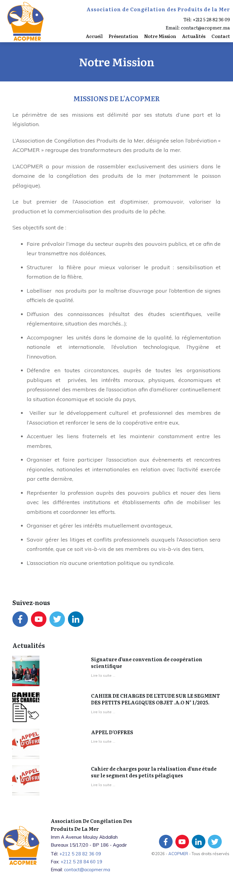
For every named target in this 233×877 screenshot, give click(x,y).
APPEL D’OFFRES (112, 732)
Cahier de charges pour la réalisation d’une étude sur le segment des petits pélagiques (154, 772)
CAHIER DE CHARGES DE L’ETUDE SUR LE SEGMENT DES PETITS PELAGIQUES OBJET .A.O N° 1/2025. (155, 699)
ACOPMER (178, 853)
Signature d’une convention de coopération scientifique (146, 662)
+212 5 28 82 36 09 (211, 19)
